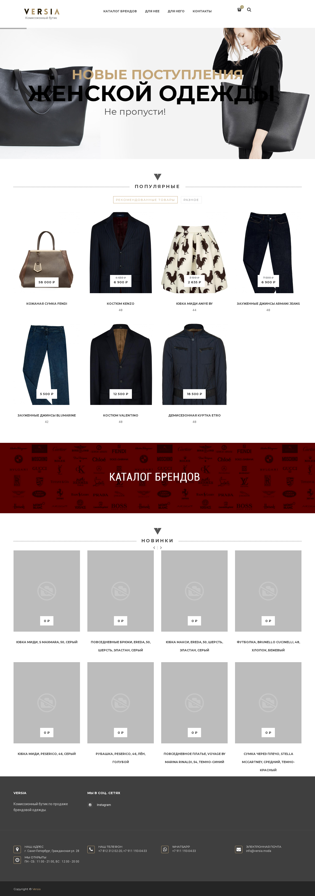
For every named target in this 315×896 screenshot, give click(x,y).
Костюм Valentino (120, 415)
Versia (36, 889)
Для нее (152, 11)
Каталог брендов (120, 11)
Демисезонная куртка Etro (194, 415)
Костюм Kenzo (120, 303)
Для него (176, 11)
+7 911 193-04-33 (135, 851)
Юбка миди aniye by (194, 303)
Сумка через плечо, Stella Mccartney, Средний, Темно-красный (268, 762)
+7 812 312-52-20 (110, 851)
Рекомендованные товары (145, 200)
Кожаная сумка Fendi (46, 303)
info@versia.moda (258, 851)
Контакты (202, 11)
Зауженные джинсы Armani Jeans (268, 303)
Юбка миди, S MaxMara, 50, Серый (47, 642)
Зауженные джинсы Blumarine (47, 415)
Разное (191, 200)
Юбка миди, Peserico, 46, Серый (47, 754)
